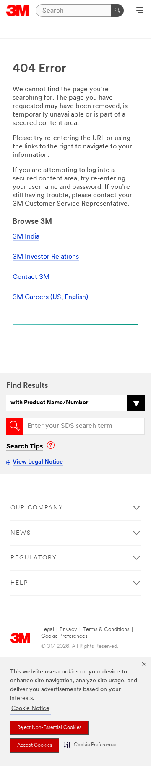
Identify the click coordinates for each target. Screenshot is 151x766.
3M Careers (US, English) (50, 297)
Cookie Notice (30, 708)
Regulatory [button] (33, 558)
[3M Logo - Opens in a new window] (17, 10)
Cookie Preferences (64, 636)
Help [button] (19, 583)
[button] (90, 745)
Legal (47, 629)
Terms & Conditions (106, 629)
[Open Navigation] (139, 11)
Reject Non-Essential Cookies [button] (49, 727)
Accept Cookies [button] (34, 745)
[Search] (117, 10)
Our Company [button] (36, 508)
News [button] (20, 533)
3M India (26, 236)
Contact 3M (31, 277)
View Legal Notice (38, 462)
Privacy (68, 629)
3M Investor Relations (46, 257)
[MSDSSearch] (14, 426)
